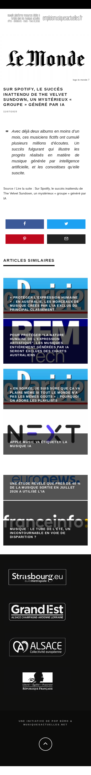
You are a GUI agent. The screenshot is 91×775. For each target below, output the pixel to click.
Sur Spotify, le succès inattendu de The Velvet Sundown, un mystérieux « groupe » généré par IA (44, 193)
